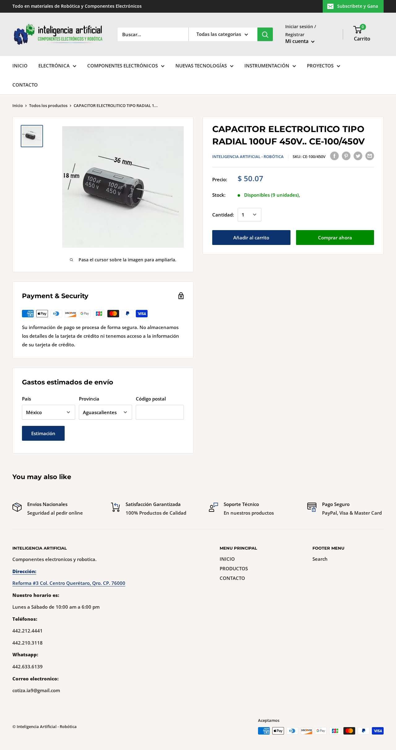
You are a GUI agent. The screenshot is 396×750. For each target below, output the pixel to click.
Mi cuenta (297, 41)
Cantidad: (223, 215)
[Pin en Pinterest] (346, 155)
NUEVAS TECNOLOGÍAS (201, 65)
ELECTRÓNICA (54, 65)
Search (320, 559)
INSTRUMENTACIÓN (266, 65)
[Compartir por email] (369, 155)
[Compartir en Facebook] (334, 155)
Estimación (43, 433)
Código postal (151, 399)
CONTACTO (25, 85)
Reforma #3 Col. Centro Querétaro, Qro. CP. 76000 (68, 583)
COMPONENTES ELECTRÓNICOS (122, 65)
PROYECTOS (320, 65)
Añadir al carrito (251, 237)
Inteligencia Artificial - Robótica (248, 156)
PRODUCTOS (234, 568)
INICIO (20, 65)
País (26, 399)
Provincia (89, 399)
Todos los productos (48, 105)
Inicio (17, 105)
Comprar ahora (335, 237)
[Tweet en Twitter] (358, 155)
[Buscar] (265, 34)
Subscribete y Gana (357, 6)
